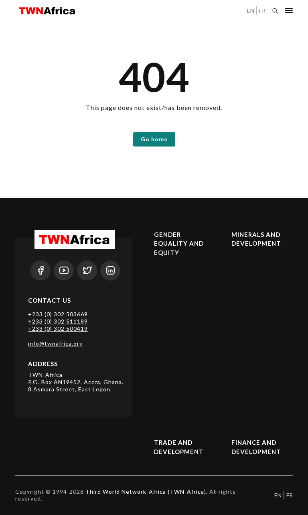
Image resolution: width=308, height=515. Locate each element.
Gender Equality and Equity (179, 243)
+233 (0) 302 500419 (58, 328)
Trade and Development (179, 447)
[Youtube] (64, 271)
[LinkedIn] (110, 271)
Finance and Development (256, 447)
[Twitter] (87, 271)
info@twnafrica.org (55, 343)
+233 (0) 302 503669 (58, 314)
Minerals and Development (256, 239)
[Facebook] (40, 271)
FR (262, 10)
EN (250, 10)
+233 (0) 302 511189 (58, 321)
